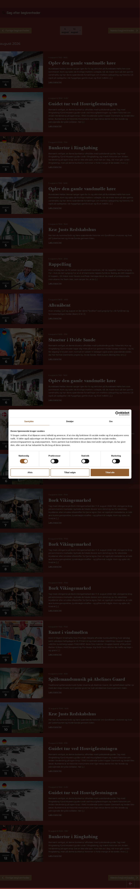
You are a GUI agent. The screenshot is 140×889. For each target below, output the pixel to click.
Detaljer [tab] (70, 421)
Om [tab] (111, 421)
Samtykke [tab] (29, 421)
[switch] (54, 461)
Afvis (30, 472)
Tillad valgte (70, 472)
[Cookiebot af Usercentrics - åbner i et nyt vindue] (117, 413)
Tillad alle (109, 472)
